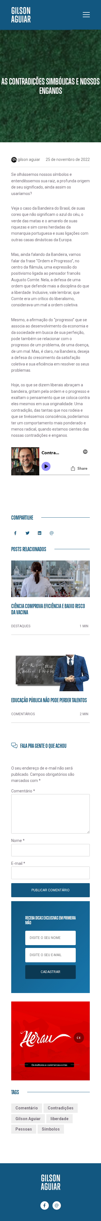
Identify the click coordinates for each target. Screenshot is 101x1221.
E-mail (18, 863)
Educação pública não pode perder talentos (49, 700)
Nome (18, 840)
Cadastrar (50, 972)
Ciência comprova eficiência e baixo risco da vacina (48, 608)
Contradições (61, 1108)
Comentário (23, 791)
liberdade (59, 1118)
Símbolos (51, 1129)
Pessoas (23, 1129)
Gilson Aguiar (28, 1118)
